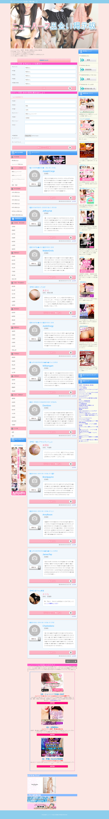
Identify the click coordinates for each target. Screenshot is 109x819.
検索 (88, 79)
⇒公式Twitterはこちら (55, 700)
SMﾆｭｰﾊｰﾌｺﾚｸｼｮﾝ (85, 210)
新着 (88, 60)
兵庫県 (13, 342)
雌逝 (81, 233)
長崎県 (13, 406)
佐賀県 (13, 402)
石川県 (13, 294)
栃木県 (13, 260)
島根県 (13, 361)
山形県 (13, 245)
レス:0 (74, 201)
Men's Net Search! (83, 408)
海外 (13, 436)
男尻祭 (80, 409)
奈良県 (13, 346)
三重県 (13, 323)
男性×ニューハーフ (16, 171)
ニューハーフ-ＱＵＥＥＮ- (85, 418)
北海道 (13, 226)
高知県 (13, 391)
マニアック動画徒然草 (84, 401)
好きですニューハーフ (84, 402)
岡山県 (13, 365)
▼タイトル (15, 121)
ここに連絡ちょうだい (52, 603)
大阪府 (13, 338)
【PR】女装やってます (37, 287)
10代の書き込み (16, 192)
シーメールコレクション (88, 142)
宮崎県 (13, 417)
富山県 (13, 290)
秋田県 (13, 241)
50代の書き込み (16, 207)
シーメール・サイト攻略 (85, 393)
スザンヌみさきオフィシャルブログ (88, 411)
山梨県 (13, 301)
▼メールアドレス (16, 142)
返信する (52, 198)
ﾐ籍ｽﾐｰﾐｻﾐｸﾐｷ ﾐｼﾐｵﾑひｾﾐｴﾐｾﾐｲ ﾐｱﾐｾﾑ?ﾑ (42, 402)
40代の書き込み (16, 203)
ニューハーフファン (84, 435)
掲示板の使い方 (89, 88)
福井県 (13, 297)
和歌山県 (14, 350)
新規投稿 (88, 69)
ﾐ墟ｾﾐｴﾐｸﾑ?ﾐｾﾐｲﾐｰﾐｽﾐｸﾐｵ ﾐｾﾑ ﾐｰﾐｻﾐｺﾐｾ (42, 207)
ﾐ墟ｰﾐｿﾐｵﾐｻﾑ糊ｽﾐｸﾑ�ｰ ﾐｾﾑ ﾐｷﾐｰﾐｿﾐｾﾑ (42, 168)
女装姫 (82, 257)
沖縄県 (13, 424)
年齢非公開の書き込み (17, 215)
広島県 (13, 368)
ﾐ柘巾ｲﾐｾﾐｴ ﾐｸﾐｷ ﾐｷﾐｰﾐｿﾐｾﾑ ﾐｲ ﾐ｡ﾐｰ (41, 511)
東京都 (13, 275)
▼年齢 (13, 70)
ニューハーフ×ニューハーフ (18, 180)
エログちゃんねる (83, 406)
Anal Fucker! (84, 326)
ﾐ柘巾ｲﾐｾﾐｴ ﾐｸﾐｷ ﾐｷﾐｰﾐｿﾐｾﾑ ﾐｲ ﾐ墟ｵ (41, 474)
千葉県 (13, 271)
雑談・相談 (14, 185)
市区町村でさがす (43, 60)
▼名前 (14, 101)
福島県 (13, 249)
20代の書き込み (16, 196)
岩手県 (13, 234)
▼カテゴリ (14, 66)
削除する (34, 184)
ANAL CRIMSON (85, 350)
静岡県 (13, 316)
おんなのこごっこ (85, 97)
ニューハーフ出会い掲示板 (24, 2)
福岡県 (13, 398)
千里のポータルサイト (84, 412)
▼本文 (14, 125)
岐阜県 (13, 312)
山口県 (13, 372)
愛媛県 (13, 387)
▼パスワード (16, 138)
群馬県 (13, 264)
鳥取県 (13, 357)
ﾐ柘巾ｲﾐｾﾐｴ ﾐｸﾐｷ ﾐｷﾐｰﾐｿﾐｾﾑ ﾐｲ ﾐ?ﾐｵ (41, 622)
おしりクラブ (84, 303)
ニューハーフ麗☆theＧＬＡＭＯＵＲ (88, 413)
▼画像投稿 (14, 135)
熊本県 (13, 409)
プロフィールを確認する (52, 313)
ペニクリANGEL (85, 119)
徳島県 (13, 379)
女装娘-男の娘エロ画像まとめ (86, 405)
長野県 (13, 305)
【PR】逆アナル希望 (36, 591)
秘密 (13, 432)
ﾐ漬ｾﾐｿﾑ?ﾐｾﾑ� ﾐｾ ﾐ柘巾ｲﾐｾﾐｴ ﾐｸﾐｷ (41, 247)
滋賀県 (13, 331)
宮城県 (13, 237)
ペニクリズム (82, 386)
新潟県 (13, 286)
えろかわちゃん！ (83, 396)
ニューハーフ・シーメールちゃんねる (88, 392)
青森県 (13, 230)
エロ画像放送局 (83, 403)
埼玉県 (13, 267)
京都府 (13, 335)
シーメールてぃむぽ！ (84, 419)
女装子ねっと (84, 165)
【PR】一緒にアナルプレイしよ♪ (41, 442)
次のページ (70, 661)
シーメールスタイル (84, 395)
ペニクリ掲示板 (83, 388)
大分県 (13, 413)
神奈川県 (14, 279)
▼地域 (13, 78)
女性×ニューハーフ (16, 175)
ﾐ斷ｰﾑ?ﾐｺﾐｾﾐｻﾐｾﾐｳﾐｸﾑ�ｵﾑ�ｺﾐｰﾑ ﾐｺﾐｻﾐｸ (43, 362)
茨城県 (13, 256)
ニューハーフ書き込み (17, 164)
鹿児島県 (14, 421)
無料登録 (52, 703)
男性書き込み (15, 160)
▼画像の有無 (15, 82)
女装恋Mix (83, 282)
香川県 (13, 383)
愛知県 (13, 320)
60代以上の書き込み (17, 211)
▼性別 (13, 74)
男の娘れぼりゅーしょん (88, 188)
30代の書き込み (16, 200)
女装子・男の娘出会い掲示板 (86, 385)
